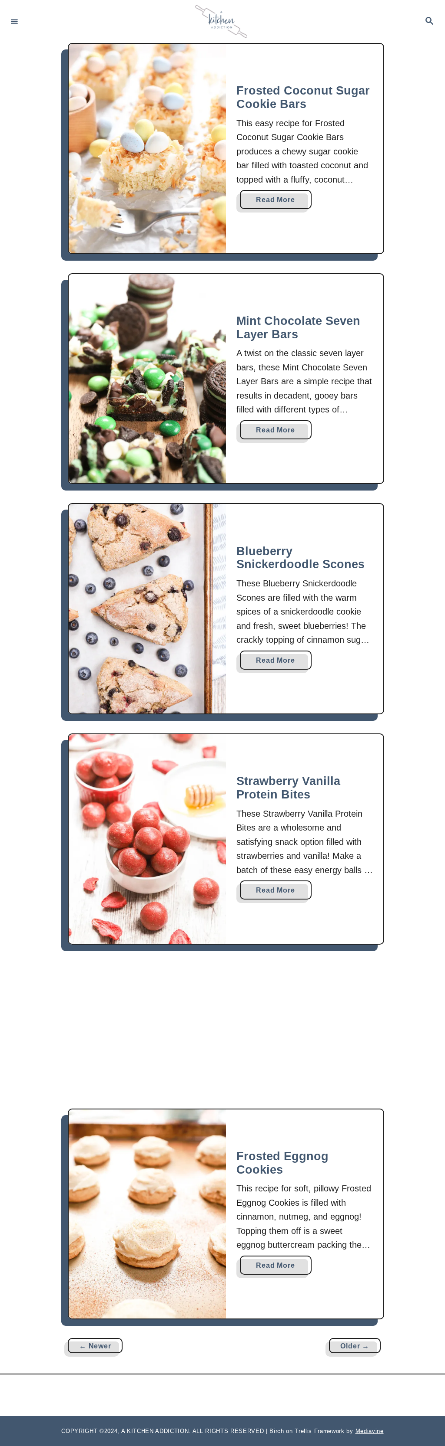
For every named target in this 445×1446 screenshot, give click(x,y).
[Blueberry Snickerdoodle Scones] (147, 608)
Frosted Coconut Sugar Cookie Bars (303, 97)
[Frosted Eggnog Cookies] (147, 1214)
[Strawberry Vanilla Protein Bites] (147, 839)
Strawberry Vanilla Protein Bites (288, 788)
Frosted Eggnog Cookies (282, 1163)
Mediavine (369, 1431)
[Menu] (14, 21)
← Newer (95, 1346)
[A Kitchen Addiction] (221, 21)
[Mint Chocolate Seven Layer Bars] (147, 379)
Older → (354, 1346)
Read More (278, 202)
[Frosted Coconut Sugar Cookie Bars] (147, 148)
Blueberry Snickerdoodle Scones (300, 558)
